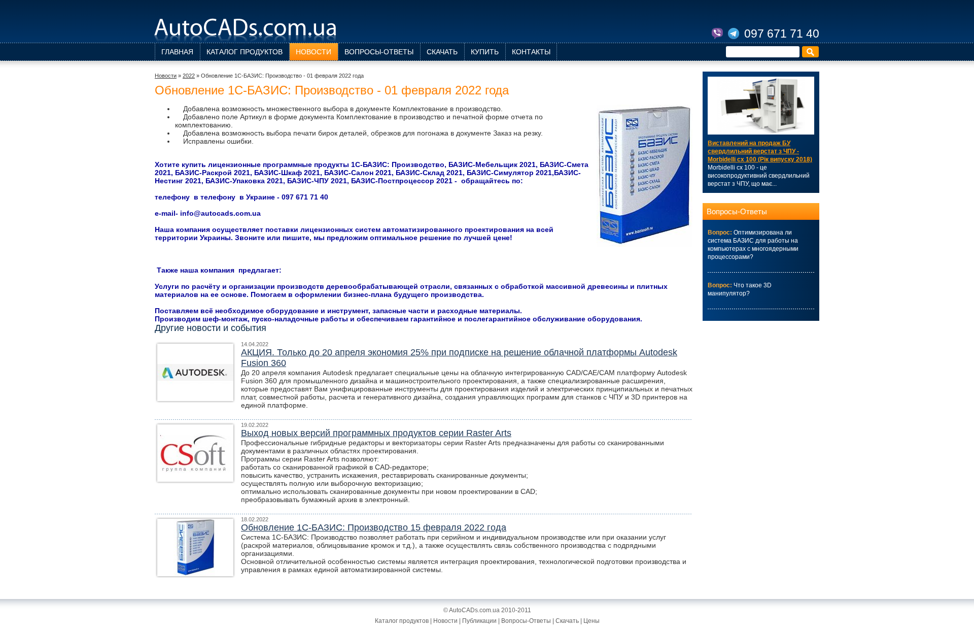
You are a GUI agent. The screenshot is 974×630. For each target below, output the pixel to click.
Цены (591, 620)
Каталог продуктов (244, 52)
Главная (177, 52)
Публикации (479, 620)
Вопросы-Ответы (378, 52)
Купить (485, 52)
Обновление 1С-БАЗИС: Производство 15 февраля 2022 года (373, 527)
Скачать (442, 52)
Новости (313, 52)
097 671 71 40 (781, 34)
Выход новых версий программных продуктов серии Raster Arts (376, 433)
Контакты (531, 52)
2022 (189, 76)
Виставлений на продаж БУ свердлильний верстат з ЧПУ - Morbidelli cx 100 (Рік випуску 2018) (760, 151)
